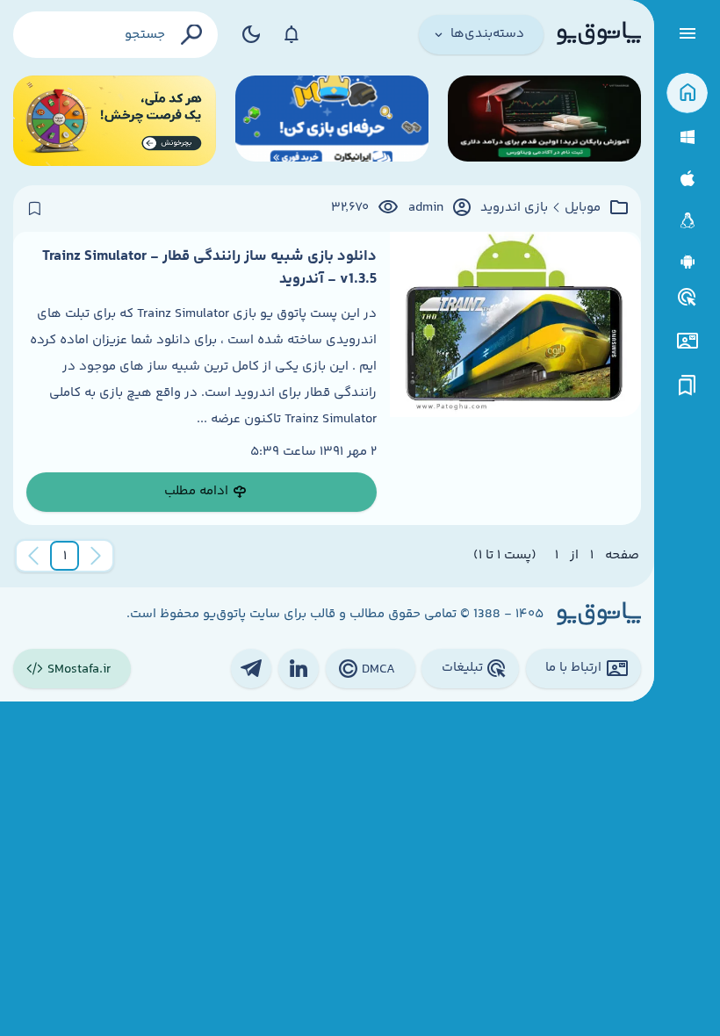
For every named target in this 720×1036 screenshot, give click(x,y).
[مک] (687, 179)
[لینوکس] (687, 221)
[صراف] (114, 121)
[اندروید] (687, 262)
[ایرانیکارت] (331, 121)
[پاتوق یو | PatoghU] (599, 34)
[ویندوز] (687, 137)
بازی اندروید (514, 208)
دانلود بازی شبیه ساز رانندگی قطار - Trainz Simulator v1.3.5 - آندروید (209, 268)
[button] (65, 556)
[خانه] (687, 93)
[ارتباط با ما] (687, 341)
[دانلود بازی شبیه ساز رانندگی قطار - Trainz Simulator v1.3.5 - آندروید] (515, 378)
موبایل (583, 208)
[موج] (544, 121)
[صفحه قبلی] (95, 556)
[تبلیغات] (687, 297)
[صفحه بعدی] (33, 556)
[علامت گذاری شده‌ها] (687, 385)
